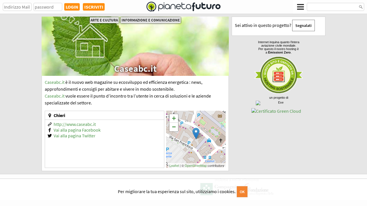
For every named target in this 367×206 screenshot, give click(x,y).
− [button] (174, 126)
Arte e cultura (104, 20)
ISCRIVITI (93, 7)
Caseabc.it (55, 82)
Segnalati (303, 25)
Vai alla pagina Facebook (77, 130)
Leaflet (174, 165)
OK (242, 191)
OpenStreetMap (196, 165)
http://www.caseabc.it (75, 124)
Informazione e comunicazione (151, 20)
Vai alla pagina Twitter (74, 135)
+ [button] (174, 118)
